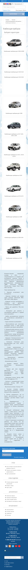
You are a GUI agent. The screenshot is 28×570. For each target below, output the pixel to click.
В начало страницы (19, 457)
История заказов (10, 511)
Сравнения (8, 513)
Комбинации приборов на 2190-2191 (14, 237)
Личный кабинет (10, 509)
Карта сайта (9, 487)
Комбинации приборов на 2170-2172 (14, 196)
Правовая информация (11, 497)
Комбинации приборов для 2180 (14, 113)
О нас (7, 561)
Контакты (8, 564)
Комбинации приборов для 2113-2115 (14, 77)
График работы (9, 566)
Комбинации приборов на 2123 (14, 175)
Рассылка (8, 515)
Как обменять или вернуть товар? (13, 501)
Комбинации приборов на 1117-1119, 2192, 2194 (14, 134)
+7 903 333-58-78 (17, 4)
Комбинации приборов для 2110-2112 (14, 72)
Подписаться (6, 454)
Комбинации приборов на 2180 (14, 216)
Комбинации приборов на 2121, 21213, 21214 (14, 155)
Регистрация (19, 10)
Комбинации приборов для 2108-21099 (14, 51)
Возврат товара (9, 485)
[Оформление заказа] (5, 1)
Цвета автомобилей (10, 473)
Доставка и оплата (10, 562)
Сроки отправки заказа (11, 499)
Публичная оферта (10, 495)
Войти (24, 10)
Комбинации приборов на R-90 (14, 258)
